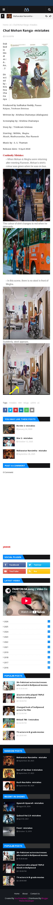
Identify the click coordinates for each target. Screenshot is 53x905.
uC (11, 25)
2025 (26, 626)
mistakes (12, 403)
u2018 (33, 403)
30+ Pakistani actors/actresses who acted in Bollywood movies (32, 684)
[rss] (38, 571)
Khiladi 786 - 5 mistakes (27, 719)
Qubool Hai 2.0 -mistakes (28, 815)
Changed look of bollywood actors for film (30, 708)
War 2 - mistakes (24, 438)
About (25, 893)
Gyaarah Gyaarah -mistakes (30, 803)
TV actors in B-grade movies (30, 732)
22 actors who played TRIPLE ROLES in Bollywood (30, 696)
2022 (26, 642)
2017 (27, 662)
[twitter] (38, 564)
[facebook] (14, 564)
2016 (27, 667)
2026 (26, 621)
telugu (26, 403)
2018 (26, 657)
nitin (20, 403)
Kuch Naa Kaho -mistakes (28, 782)
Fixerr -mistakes (24, 828)
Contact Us (35, 893)
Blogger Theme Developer (33, 899)
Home (5, 25)
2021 (27, 647)
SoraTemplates (21, 898)
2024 (26, 631)
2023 (26, 637)
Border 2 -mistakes (25, 425)
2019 (26, 652)
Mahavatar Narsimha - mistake (31, 450)
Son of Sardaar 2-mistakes (29, 770)
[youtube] (14, 571)
